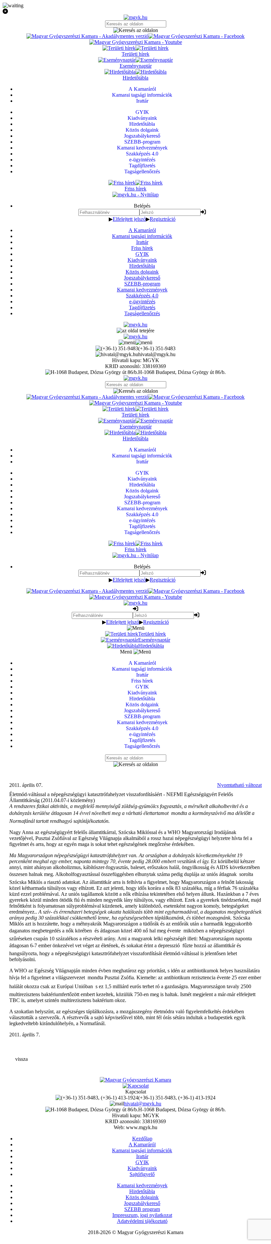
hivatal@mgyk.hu (142, 1103)
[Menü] (135, 342)
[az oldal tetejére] (135, 330)
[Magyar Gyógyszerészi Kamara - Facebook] (196, 36)
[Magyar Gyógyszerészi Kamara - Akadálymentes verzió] (87, 36)
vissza (21, 1059)
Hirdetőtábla (142, 266)
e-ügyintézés (142, 301)
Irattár (142, 242)
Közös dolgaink (142, 272)
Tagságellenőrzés (142, 313)
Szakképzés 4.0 (142, 295)
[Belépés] (203, 212)
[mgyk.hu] (135, 17)
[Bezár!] (135, 12)
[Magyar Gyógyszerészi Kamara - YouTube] (135, 42)
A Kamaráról (142, 230)
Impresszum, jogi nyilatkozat (142, 1215)
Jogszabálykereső (142, 278)
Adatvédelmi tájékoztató (142, 1221)
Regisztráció (162, 219)
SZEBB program (142, 1209)
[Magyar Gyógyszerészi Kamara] (135, 1080)
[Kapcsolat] (136, 1086)
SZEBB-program (142, 283)
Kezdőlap (142, 1138)
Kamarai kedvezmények (142, 289)
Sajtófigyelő (142, 1174)
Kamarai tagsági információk (142, 236)
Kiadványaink (142, 260)
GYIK (142, 254)
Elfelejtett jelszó (129, 219)
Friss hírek (142, 248)
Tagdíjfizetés (142, 307)
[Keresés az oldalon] (135, 30)
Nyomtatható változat (239, 785)
